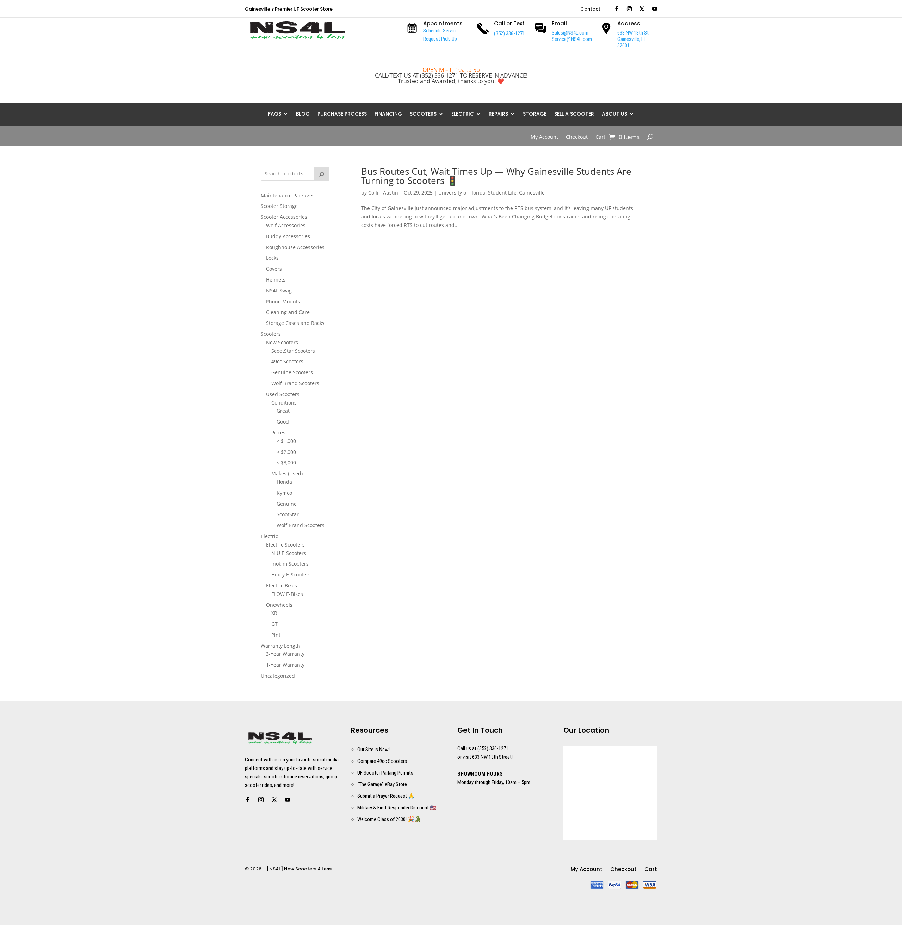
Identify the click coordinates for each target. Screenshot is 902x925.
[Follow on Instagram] (629, 9)
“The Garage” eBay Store (382, 784)
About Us (614, 114)
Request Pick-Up (440, 39)
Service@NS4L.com (572, 39)
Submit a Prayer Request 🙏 (386, 796)
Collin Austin (383, 192)
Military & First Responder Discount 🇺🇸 (397, 807)
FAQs (274, 114)
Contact (590, 9)
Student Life (502, 192)
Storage (534, 114)
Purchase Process (342, 114)
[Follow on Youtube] (655, 9)
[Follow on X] (642, 9)
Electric (462, 114)
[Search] (322, 174)
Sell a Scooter (574, 114)
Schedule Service (440, 30)
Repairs (498, 114)
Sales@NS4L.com (570, 33)
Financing (388, 114)
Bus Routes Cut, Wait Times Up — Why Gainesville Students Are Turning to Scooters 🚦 (496, 176)
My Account (544, 137)
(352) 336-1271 (509, 33)
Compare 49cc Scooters (382, 761)
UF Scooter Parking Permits (385, 773)
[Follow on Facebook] (617, 9)
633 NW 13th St (633, 33)
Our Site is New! (373, 749)
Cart (600, 137)
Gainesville (532, 192)
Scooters (423, 114)
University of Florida (462, 192)
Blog (303, 114)
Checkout (577, 137)
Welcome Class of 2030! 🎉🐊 (389, 819)
